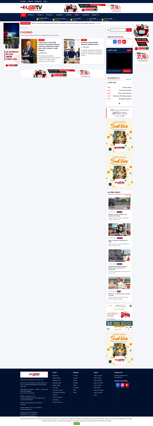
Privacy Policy (56, 378)
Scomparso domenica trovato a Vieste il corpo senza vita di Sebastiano (117, 261)
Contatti (30, 1)
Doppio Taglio (56, 385)
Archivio (75, 375)
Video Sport (97, 387)
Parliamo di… (56, 399)
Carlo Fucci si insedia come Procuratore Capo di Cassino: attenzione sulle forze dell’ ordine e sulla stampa (49, 46)
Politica (39, 15)
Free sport (55, 387)
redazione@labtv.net (26, 409)
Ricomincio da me (58, 402)
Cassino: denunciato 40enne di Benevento (89, 43)
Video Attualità (98, 380)
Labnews (55, 395)
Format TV (95, 15)
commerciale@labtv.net (30, 416)
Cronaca (30, 15)
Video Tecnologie (98, 390)
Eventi (75, 392)
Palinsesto (86, 15)
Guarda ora (127, 71)
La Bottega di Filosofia (59, 392)
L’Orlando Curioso (58, 390)
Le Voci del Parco (57, 397)
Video (95, 395)
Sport (77, 15)
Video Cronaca (98, 375)
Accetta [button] (77, 423)
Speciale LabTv (57, 383)
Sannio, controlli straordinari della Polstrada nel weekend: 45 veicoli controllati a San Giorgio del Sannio (63, 23)
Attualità (49, 15)
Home (23, 15)
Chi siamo (23, 1)
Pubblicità (38, 1)
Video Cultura (97, 385)
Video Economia (98, 383)
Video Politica (97, 378)
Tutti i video (128, 189)
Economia (59, 15)
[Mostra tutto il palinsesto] (119, 103)
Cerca (45, 1)
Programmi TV (57, 380)
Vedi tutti (128, 79)
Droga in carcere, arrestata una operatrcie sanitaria (117, 208)
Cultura (68, 15)
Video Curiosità (98, 392)
